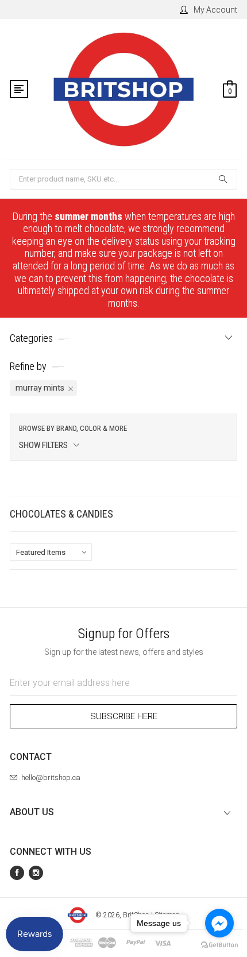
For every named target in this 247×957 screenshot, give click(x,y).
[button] (123, 437)
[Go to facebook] (219, 923)
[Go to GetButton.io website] (219, 945)
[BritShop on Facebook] (17, 873)
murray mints (40, 387)
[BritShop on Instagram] (36, 873)
